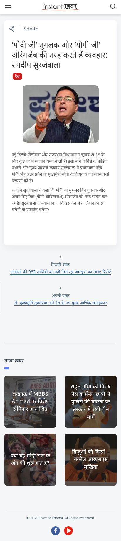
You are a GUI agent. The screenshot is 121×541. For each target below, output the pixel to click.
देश (17, 76)
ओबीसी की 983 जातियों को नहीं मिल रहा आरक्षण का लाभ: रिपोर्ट (60, 271)
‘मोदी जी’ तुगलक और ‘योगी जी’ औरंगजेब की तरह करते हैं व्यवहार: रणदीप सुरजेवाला (59, 54)
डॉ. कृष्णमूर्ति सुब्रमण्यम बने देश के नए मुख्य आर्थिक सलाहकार (60, 302)
